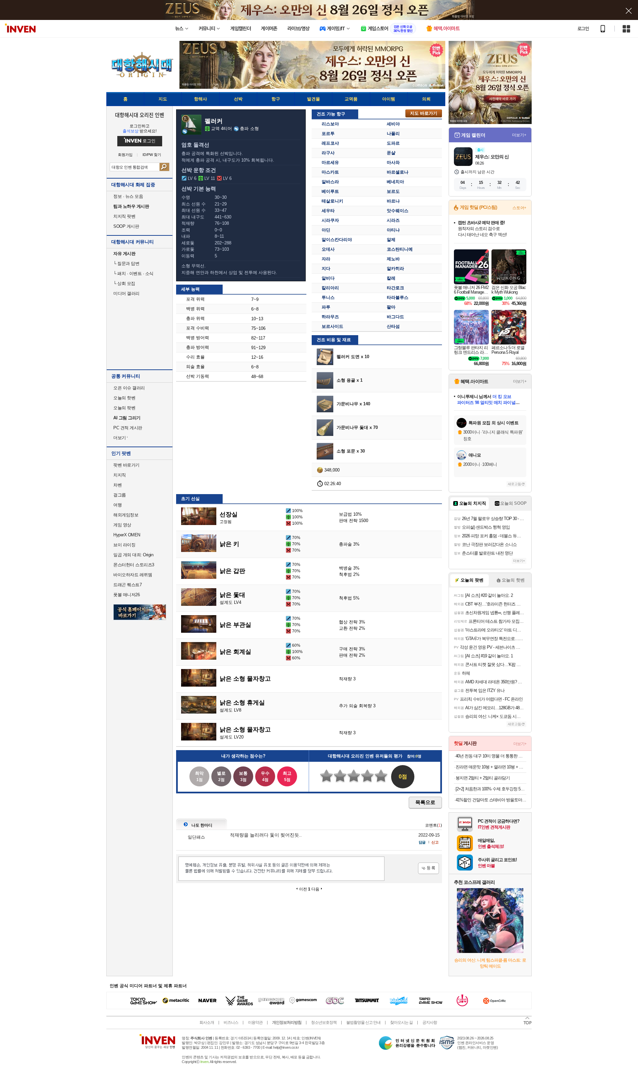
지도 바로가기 (423, 113)
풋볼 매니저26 (126, 595)
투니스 (328, 297)
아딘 (326, 229)
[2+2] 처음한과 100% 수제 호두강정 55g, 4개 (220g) (491, 788)
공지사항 (429, 1022)
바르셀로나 (397, 172)
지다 (326, 268)
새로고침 (514, 484)
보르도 (393, 191)
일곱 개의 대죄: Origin (133, 555)
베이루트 (330, 191)
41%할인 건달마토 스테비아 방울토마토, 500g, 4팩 (491, 799)
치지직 (119, 475)
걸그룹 (119, 495)
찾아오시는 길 (401, 1022)
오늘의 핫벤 (124, 398)
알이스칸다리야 (337, 239)
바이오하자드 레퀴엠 (132, 575)
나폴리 (393, 133)
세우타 (328, 210)
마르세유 (330, 162)
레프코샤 (330, 143)
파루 (326, 307)
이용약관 (255, 1022)
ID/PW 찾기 (152, 155)
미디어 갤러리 (126, 293)
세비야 (393, 123)
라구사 (328, 152)
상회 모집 (124, 283)
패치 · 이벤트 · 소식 (133, 273)
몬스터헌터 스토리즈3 (133, 565)
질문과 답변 (126, 263)
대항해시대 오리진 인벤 (139, 114)
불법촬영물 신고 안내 (363, 1022)
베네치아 (395, 181)
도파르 (393, 143)
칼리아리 (330, 287)
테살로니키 (332, 201)
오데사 (328, 249)
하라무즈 (330, 316)
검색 (164, 167)
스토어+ (519, 207)
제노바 (393, 258)
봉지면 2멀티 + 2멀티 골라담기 (483, 777)
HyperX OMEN (126, 535)
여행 (117, 505)
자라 (326, 258)
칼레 (391, 278)
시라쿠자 (330, 220)
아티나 (393, 229)
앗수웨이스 (397, 210)
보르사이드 (332, 326)
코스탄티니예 (400, 249)
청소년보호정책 (324, 1022)
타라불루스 (397, 297)
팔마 (391, 307)
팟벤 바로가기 (126, 465)
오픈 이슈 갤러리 (129, 388)
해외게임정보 (125, 515)
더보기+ (519, 135)
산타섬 (393, 326)
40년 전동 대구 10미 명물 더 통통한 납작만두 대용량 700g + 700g (491, 755)
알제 (391, 239)
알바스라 (330, 181)
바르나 (393, 201)
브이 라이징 (124, 545)
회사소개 (206, 1022)
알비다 (328, 278)
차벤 (117, 485)
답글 (422, 842)
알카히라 (395, 268)
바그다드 (395, 316)
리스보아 (330, 123)
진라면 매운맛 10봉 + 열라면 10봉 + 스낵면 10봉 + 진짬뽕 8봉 (491, 766)
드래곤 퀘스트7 (127, 585)
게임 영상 (122, 525)
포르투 (328, 133)
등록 (428, 868)
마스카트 (330, 172)
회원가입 (125, 155)
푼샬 (391, 152)
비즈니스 (231, 1022)
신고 (435, 842)
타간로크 (395, 287)
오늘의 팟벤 (124, 408)
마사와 (393, 162)
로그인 (583, 28)
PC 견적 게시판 (127, 428)
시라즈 (393, 220)
